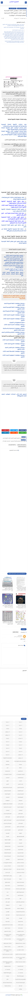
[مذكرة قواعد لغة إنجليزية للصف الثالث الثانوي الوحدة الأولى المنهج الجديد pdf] (7, 581)
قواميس (7, 911)
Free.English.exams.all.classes (20, 761)
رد (24, 641)
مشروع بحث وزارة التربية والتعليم (7, 963)
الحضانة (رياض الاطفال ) (7, 803)
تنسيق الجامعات (20, 885)
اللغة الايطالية (7, 846)
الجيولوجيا (7, 800)
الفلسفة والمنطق (20, 836)
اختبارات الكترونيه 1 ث (8, 774)
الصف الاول (20, 813)
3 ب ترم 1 (7, 741)
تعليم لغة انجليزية (20, 882)
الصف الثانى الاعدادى (7, 823)
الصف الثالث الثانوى (22, 8)
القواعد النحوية (7, 839)
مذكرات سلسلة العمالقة (20, 943)
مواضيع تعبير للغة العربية (20, 979)
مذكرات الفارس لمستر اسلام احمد (20, 935)
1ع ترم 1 (20, 728)
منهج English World (7, 972)
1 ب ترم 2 (7, 722)
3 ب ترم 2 (20, 745)
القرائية (20, 839)
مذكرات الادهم (7, 928)
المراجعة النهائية (21, 446)
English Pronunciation (7, 758)
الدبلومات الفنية (20, 807)
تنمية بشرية (7, 885)
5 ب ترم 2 (7, 751)
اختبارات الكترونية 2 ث (20, 774)
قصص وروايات (7, 908)
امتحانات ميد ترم (7, 866)
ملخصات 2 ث (7, 969)
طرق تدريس (7, 898)
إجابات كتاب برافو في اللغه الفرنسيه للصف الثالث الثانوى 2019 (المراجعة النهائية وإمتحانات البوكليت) (13, 25)
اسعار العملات (20, 777)
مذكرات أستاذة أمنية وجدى (8, 924)
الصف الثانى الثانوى (20, 826)
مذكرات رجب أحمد (7, 939)
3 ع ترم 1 (20, 748)
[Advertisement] (14, 59)
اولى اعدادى (7, 872)
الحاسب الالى (20, 803)
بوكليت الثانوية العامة (7, 875)
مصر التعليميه (20, 966)
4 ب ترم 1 (7, 748)
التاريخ (7, 784)
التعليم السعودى (7, 790)
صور (20, 898)
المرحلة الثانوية (20, 859)
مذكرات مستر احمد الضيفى (20, 954)
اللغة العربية (20, 849)
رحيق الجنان (20, 635)
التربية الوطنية (20, 790)
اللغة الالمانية (7, 843)
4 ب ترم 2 (20, 751)
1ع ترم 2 (7, 728)
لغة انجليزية (20, 921)
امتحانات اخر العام (20, 862)
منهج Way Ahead (20, 976)
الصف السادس (7, 830)
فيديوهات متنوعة (20, 908)
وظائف (20, 989)
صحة (8, 895)
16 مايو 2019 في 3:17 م (18, 636)
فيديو (20, 905)
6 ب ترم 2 (7, 754)
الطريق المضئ (14, 2)
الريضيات (7, 810)
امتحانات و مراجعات (20, 872)
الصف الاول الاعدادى (7, 813)
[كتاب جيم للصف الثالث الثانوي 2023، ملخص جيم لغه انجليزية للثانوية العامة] (7, 599)
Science (20, 764)
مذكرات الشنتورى (7, 931)
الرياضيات (20, 810)
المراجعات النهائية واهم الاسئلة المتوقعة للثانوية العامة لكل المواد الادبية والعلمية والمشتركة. (14, 42)
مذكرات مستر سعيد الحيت (7, 954)
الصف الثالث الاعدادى (20, 820)
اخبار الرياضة (7, 771)
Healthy (7, 761)
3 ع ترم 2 (7, 745)
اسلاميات (7, 777)
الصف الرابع (20, 830)
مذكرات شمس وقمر (7, 943)
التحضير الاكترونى (20, 787)
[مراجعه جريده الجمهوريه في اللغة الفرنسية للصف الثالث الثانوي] (7, 616)
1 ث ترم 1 (20, 725)
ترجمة (20, 879)
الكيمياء (20, 843)
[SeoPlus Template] (22, 995)
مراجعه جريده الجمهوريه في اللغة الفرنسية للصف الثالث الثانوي (8, 623)
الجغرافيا (20, 800)
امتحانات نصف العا (20, 869)
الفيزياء (7, 836)
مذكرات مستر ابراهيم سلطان (8, 951)
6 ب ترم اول (20, 758)
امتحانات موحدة (20, 866)
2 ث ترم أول (7, 735)
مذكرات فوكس (20, 946)
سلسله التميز (20, 895)
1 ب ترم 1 (20, 722)
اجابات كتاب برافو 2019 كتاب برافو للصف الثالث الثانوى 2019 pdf (14, 28)
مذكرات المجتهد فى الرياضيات (7, 935)
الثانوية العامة (7, 794)
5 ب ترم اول (20, 754)
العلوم (20, 833)
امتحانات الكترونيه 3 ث (7, 862)
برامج (20, 875)
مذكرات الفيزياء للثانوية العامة (18, 30)
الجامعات (7, 797)
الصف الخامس (7, 826)
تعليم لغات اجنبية (7, 879)
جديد (7, 892)
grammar (7, 764)
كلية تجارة (7, 915)
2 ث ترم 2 (20, 735)
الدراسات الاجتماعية (7, 807)
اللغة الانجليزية (20, 846)
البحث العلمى (20, 784)
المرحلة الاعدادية (7, 856)
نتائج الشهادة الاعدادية (20, 982)
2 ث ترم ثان (20, 738)
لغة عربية (7, 921)
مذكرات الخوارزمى (20, 931)
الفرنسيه (7, 833)
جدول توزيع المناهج (20, 892)
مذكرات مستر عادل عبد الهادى (20, 958)
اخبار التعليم (20, 771)
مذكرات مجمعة (8, 946)
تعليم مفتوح (7, 882)
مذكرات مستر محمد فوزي (7, 957)
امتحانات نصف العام (7, 869)
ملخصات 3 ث (20, 972)
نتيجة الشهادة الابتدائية (7, 982)
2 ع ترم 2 (20, 741)
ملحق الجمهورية (7, 966)
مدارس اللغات (20, 924)
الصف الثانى (20, 823)
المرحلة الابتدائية (20, 856)
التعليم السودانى (20, 794)
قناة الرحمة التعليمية (20, 911)
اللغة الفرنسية (12, 8)
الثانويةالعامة (20, 797)
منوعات (7, 976)
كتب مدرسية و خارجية (20, 915)
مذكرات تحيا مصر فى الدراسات (20, 940)
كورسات (20, 918)
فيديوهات (7, 905)
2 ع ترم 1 (7, 738)
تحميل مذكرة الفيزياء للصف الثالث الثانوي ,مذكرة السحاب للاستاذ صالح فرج (12, 274)
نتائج (7, 979)
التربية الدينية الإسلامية (7, 787)
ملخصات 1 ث (20, 969)
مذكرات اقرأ (20, 928)
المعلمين (7, 859)
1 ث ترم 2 (7, 725)
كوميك (7, 918)
